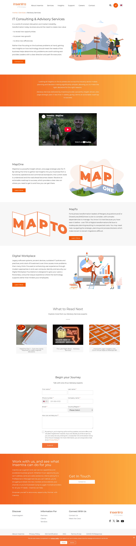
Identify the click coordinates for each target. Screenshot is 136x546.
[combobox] (45, 401)
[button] (18, 62)
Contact (92, 5)
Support (71, 5)
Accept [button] (64, 542)
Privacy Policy (53, 440)
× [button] (134, 537)
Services (50, 5)
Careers (82, 5)
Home (14, 13)
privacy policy (55, 538)
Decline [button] (72, 542)
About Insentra (37, 5)
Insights (61, 5)
